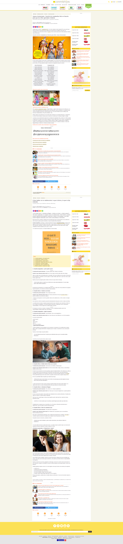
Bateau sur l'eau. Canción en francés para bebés (45, 159)
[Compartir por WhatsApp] (42, 26)
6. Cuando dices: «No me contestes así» (41, 264)
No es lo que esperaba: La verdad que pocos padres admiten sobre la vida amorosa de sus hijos (82, 244)
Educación (64, 4)
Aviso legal (45, 536)
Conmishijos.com (77, 537)
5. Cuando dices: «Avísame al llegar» (41, 263)
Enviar (90, 531)
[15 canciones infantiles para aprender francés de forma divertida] (35, 176)
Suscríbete (87, 90)
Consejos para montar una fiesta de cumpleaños (41, 140)
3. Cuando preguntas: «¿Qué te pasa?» (41, 260)
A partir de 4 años (75, 32)
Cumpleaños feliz (45, 29)
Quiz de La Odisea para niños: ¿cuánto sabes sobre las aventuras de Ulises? (83, 64)
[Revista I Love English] (87, 44)
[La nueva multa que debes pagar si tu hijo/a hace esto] (74, 247)
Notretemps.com (65, 537)
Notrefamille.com (50, 537)
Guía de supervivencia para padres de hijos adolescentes (47, 493)
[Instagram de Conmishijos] (33, 26)
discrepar (66, 414)
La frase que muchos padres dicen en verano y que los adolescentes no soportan (50, 485)
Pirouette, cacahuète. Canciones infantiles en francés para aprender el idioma (50, 163)
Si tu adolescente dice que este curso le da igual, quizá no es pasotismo (83, 235)
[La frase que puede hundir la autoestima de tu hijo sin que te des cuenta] (74, 238)
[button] (73, 77)
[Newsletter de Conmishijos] (41, 26)
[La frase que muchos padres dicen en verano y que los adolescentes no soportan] (35, 486)
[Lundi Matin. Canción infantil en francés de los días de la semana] (35, 168)
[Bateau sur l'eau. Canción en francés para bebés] (35, 160)
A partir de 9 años (75, 38)
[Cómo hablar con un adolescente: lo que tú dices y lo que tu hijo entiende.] (35, 152)
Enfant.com (55, 537)
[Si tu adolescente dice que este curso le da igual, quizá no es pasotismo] (74, 235)
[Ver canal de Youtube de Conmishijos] (39, 26)
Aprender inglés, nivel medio (75, 45)
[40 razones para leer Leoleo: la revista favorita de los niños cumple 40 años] (74, 54)
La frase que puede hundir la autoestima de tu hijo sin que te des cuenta (83, 238)
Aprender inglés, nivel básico (75, 42)
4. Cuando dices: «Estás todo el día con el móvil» (43, 262)
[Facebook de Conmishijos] (37, 26)
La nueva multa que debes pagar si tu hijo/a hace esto (83, 247)
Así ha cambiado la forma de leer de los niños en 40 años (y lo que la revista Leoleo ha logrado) (83, 57)
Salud (78, 4)
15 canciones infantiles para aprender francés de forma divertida (48, 175)
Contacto (65, 536)
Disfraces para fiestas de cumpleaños (39, 144)
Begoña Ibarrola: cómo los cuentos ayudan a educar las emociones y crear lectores (83, 51)
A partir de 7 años (75, 35)
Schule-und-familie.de (71, 537)
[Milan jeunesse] (65, 540)
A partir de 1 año (75, 29)
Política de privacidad (55, 536)
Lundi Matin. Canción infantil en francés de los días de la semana (48, 167)
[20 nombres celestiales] (81, 260)
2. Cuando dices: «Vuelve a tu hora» (40, 259)
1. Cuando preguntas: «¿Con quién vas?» (41, 258)
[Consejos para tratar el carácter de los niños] (81, 77)
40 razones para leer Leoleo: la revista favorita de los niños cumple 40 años (82, 54)
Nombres (48, 4)
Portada (41, 536)
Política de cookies (71, 536)
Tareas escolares (72, 4)
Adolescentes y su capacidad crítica (43, 497)
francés (49, 31)
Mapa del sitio (61, 536)
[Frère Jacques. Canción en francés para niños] (35, 172)
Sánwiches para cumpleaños (38, 146)
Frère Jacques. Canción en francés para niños (45, 171)
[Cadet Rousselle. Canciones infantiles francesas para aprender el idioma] (35, 156)
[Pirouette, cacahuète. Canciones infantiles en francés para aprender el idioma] (35, 164)
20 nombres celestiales (81, 266)
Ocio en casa (58, 4)
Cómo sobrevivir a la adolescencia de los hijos (45, 501)
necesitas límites (64, 294)
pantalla (67, 373)
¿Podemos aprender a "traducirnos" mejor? (42, 265)
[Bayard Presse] (60, 540)
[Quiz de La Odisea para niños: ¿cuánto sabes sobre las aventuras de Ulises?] (74, 64)
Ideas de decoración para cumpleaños (39, 142)
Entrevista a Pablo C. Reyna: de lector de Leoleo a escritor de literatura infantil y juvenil (83, 61)
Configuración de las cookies (79, 536)
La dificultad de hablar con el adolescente (44, 489)
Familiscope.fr (60, 537)
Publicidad (49, 536)
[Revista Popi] (87, 30)
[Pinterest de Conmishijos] (35, 26)
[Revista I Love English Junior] (87, 41)
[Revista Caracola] (87, 33)
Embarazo (42, 4)
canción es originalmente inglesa (40, 109)
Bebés (52, 4)
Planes (82, 4)
